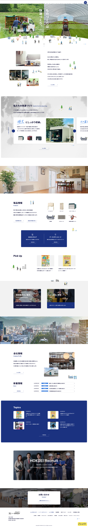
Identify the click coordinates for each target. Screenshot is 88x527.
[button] (13, 130)
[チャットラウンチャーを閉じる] (86, 522)
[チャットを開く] (82, 524)
